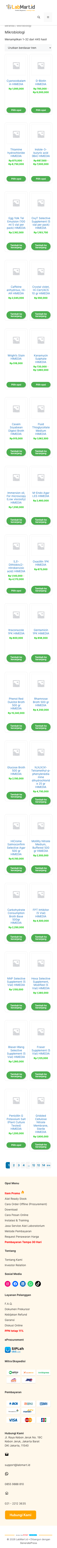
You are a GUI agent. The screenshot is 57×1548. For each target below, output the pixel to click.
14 (43, 1165)
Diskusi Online (14, 1325)
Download (11, 1209)
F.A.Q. (8, 1303)
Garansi (10, 1320)
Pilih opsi (16, 110)
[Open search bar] (39, 17)
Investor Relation (15, 1265)
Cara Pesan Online (16, 1215)
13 (38, 1165)
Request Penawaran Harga (22, 1236)
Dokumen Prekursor (17, 1309)
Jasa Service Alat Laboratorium (25, 1225)
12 (33, 1165)
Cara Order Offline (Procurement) (26, 1204)
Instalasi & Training (17, 1220)
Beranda (10, 25)
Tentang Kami (13, 1259)
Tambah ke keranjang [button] (16, 246)
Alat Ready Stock (16, 1198)
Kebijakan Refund (16, 1314)
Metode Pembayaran (18, 1231)
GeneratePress (28, 1542)
